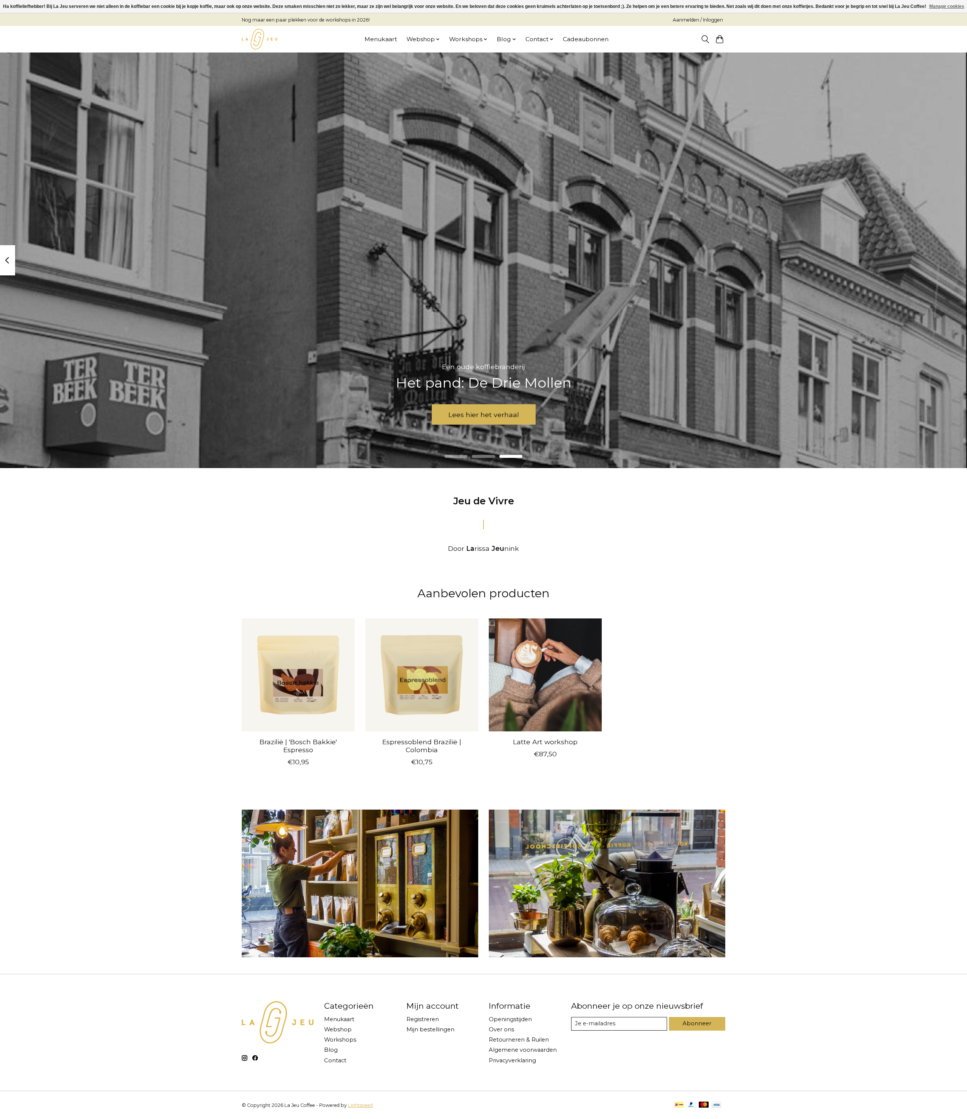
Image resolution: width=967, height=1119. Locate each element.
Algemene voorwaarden (523, 1049)
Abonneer (697, 1023)
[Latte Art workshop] (545, 674)
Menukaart (381, 39)
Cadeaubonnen (586, 39)
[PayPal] (691, 1105)
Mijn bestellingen (430, 1029)
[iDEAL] (679, 1105)
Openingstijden (510, 1019)
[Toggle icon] (705, 39)
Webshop (338, 1029)
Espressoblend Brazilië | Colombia (421, 746)
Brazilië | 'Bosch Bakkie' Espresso (298, 746)
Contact (335, 1060)
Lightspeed (360, 1105)
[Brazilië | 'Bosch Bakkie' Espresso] (298, 674)
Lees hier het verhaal (483, 414)
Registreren (422, 1019)
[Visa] (716, 1105)
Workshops (340, 1039)
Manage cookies (946, 6)
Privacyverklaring (512, 1060)
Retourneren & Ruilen (519, 1039)
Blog (331, 1049)
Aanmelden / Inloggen (698, 20)
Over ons (501, 1029)
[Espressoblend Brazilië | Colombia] (421, 674)
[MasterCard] (704, 1105)
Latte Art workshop (545, 742)
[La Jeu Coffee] (259, 39)
